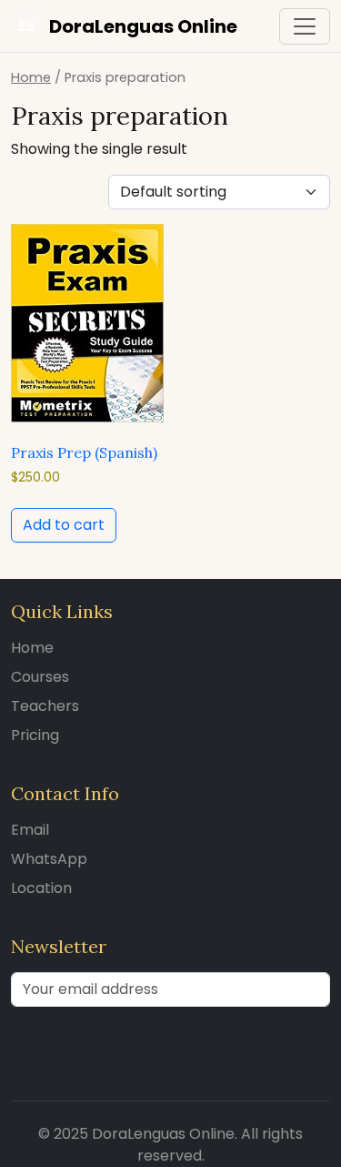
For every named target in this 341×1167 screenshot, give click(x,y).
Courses (40, 676)
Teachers (45, 705)
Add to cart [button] (64, 524)
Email (30, 829)
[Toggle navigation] (304, 26)
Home (31, 77)
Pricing (35, 735)
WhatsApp (49, 858)
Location (41, 888)
